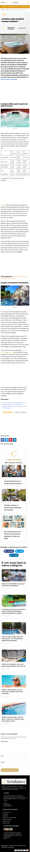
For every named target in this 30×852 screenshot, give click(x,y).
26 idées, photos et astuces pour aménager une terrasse (12, 507)
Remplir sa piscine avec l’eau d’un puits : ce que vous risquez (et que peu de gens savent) (13, 719)
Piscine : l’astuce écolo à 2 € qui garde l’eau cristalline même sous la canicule (12, 691)
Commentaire (5, 741)
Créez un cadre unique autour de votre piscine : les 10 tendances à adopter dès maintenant (12, 638)
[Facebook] (2, 440)
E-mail (3, 762)
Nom (2, 756)
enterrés (10, 352)
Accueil (2, 9)
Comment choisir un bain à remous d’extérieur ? (14, 402)
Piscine (6, 9)
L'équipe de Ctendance (14, 459)
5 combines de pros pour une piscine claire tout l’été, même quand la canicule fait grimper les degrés (13, 611)
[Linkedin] (14, 440)
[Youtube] (10, 440)
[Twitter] (6, 440)
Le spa (3, 205)
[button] (28, 3)
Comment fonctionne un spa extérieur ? (12, 404)
